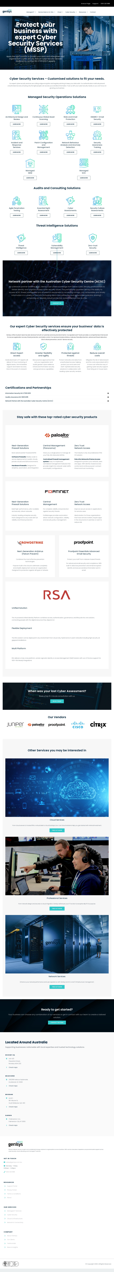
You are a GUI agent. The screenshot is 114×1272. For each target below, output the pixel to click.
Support (96, 3)
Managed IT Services (14, 1211)
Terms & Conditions (14, 1194)
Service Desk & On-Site (45, 12)
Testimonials (11, 1243)
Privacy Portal (11, 1190)
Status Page (85, 3)
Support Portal (12, 1186)
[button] (57, 393)
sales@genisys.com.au (14, 1162)
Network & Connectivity (15, 1222)
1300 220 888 (105, 3)
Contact (93, 12)
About (9, 1198)
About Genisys (12, 1236)
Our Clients (11, 1240)
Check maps (13, 1067)
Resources (82, 12)
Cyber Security (70, 12)
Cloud (59, 12)
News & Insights (12, 1247)
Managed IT (30, 12)
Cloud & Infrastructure (14, 1219)
